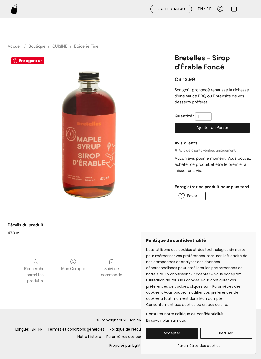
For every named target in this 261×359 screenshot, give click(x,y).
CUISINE (59, 46)
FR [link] (40, 329)
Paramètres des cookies (127, 336)
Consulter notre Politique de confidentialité (184, 314)
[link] (199, 344)
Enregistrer (30, 60)
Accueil (15, 46)
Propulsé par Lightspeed (130, 345)
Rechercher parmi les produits (35, 274)
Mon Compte (73, 268)
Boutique (37, 46)
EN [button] (200, 9)
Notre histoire (89, 336)
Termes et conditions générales (76, 329)
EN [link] (34, 329)
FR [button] (209, 9)
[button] (14, 9)
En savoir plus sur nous (166, 320)
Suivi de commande (111, 271)
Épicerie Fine (86, 46)
